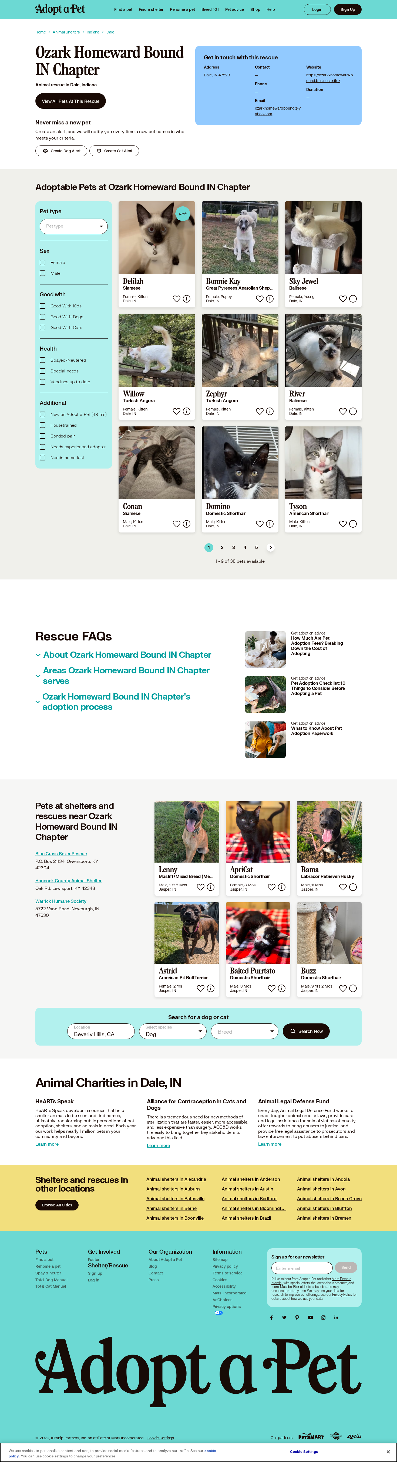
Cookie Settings (160, 1438)
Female (58, 262)
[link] (182, 9)
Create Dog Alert (65, 150)
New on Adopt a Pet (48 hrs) (79, 414)
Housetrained (64, 425)
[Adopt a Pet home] (60, 9)
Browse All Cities (57, 1205)
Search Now (310, 1031)
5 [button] (256, 547)
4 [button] (245, 547)
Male (55, 273)
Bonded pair (63, 436)
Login (317, 9)
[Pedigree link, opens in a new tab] (335, 1436)
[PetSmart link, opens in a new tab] (311, 1436)
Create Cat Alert (118, 150)
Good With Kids (66, 306)
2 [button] (222, 547)
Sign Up (348, 9)
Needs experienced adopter (78, 447)
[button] (271, 548)
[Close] (388, 1452)
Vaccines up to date (70, 382)
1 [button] (209, 547)
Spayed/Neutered (68, 360)
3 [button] (233, 547)
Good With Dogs (67, 317)
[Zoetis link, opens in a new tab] (354, 1436)
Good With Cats (66, 327)
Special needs (65, 371)
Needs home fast (67, 457)
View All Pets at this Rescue (70, 101)
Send (346, 1267)
